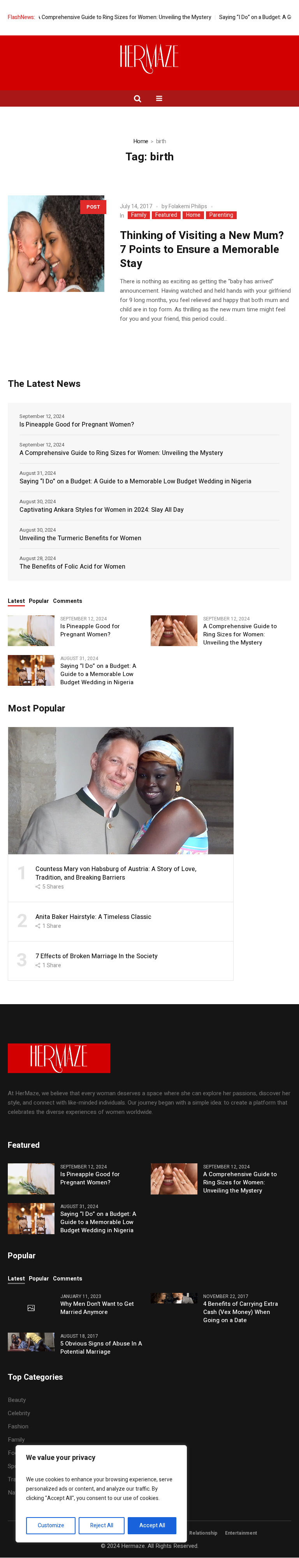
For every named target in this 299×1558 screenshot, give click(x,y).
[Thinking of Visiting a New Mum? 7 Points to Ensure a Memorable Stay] (56, 243)
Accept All (152, 1525)
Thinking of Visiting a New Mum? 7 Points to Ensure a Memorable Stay (202, 250)
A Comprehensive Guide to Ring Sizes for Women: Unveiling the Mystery (103, 17)
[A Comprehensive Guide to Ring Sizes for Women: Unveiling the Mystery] (174, 630)
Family (138, 215)
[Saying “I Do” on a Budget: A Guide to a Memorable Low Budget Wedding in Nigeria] (31, 670)
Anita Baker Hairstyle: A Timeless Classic (93, 917)
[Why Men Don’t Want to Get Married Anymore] (31, 1308)
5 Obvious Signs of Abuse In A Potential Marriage (101, 1348)
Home (140, 141)
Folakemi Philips (188, 206)
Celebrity (19, 1413)
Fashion (18, 1426)
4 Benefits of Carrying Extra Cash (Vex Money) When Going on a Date (240, 1312)
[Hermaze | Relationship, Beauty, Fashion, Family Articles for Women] (149, 58)
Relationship (203, 1533)
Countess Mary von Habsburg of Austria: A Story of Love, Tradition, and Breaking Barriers (116, 873)
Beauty (17, 1400)
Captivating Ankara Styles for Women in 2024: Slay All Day (101, 510)
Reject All (101, 1525)
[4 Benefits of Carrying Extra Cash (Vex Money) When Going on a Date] (174, 1298)
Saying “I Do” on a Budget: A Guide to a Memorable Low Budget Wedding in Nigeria (135, 481)
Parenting (221, 215)
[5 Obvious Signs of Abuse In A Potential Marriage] (31, 1341)
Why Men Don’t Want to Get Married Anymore (97, 1308)
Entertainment (241, 1533)
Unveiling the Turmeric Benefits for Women (80, 538)
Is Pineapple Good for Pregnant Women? (76, 424)
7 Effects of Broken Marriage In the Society (96, 956)
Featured (166, 215)
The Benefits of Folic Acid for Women (72, 566)
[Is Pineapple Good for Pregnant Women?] (31, 630)
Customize (51, 1525)
